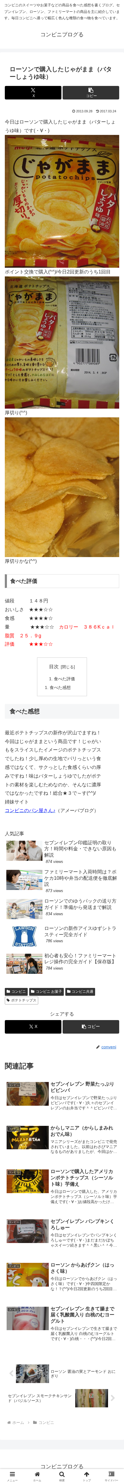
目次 (54, 666)
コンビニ (18, 991)
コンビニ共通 (82, 991)
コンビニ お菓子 (49, 991)
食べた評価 (64, 678)
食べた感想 (60, 687)
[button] (91, 92)
